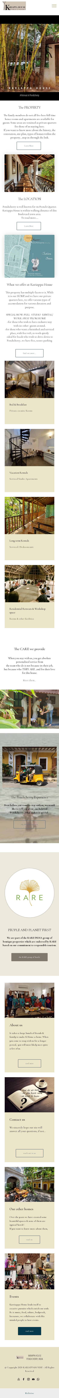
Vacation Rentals (19, 472)
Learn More (28, 146)
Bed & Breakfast (18, 404)
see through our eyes (29, 824)
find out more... (29, 353)
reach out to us (29, 1153)
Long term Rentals (19, 540)
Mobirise (29, 1393)
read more (30, 1063)
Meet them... (29, 680)
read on (29, 1240)
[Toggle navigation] (54, 5)
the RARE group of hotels (29, 957)
